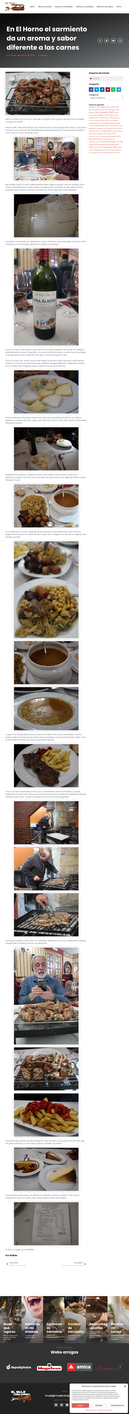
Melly (92, 139)
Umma (110, 150)
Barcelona (113, 110)
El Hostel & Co (116, 126)
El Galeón (104, 126)
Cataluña (103, 118)
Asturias (94, 110)
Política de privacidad (104, 1410)
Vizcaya (96, 153)
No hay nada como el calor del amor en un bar (11, 1337)
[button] (125, 1386)
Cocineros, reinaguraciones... (53, 1336)
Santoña (99, 147)
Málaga (114, 142)
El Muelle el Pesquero (98, 129)
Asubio (103, 110)
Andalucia (94, 107)
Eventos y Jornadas (84, 6)
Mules (106, 142)
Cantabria (106, 112)
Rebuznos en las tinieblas (32, 1328)
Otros (118, 6)
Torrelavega (99, 150)
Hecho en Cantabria (64, 6)
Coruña (93, 126)
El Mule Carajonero (64, 1347)
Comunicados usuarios (100, 1326)
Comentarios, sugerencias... (30, 1336)
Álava (116, 153)
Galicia (107, 131)
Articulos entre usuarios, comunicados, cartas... (94, 1334)
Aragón (105, 107)
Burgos (93, 112)
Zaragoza (107, 153)
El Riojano (97, 131)
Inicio (32, 6)
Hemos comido (44, 6)
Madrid (116, 136)
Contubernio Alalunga (110, 123)
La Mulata (101, 134)
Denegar (98, 1405)
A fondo (42, 55)
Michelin (100, 139)
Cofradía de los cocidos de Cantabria (74, 1337)
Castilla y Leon (105, 115)
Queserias (103, 144)
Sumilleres (110, 147)
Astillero (114, 107)
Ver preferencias (117, 1405)
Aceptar (80, 1405)
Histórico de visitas (105, 6)
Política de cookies (91, 1410)
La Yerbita (104, 136)
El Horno (96, 78)
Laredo (111, 134)
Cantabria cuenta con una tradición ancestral (118, 1337)
